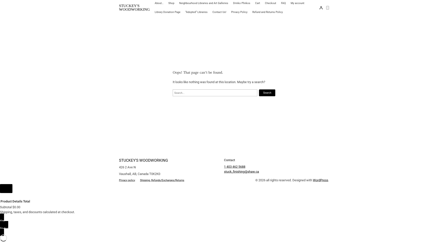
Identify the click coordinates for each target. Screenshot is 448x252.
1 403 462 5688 (234, 167)
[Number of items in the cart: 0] (327, 8)
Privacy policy (127, 180)
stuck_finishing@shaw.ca (241, 171)
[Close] (6, 188)
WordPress (320, 180)
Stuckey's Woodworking (134, 8)
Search (267, 92)
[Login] (321, 8)
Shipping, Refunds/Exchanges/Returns (162, 180)
